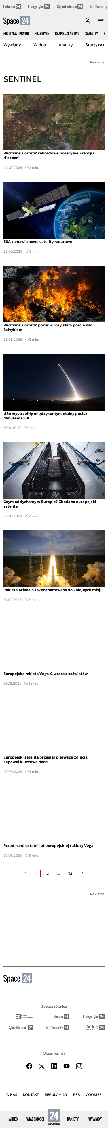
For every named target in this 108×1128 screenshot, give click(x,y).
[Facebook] (29, 1066)
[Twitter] (42, 1066)
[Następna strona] (82, 873)
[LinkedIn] (54, 1066)
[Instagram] (79, 1066)
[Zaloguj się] (87, 20)
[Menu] (101, 20)
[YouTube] (66, 1066)
